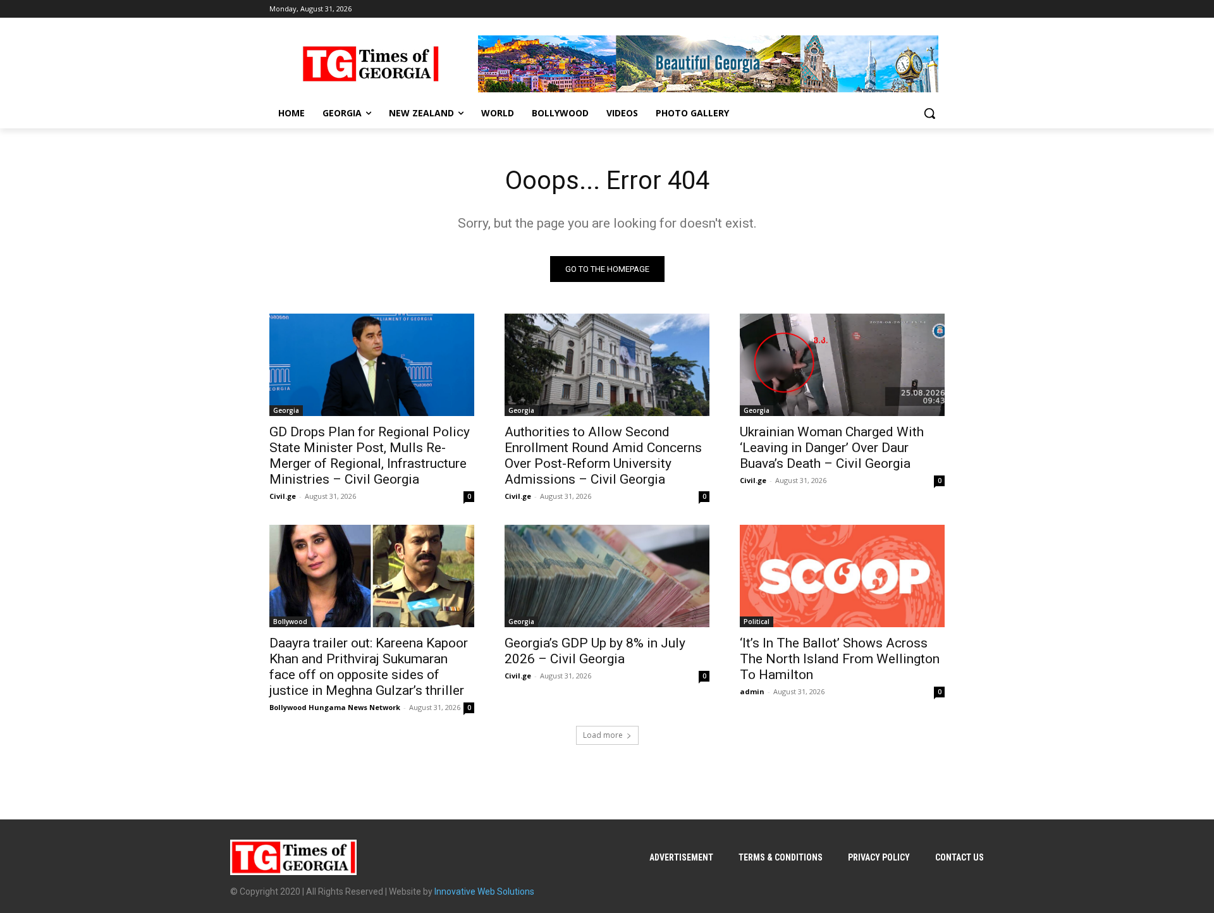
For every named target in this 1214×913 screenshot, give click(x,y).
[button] (929, 113)
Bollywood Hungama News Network (334, 707)
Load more (603, 735)
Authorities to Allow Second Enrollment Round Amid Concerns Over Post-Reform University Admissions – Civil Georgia (603, 455)
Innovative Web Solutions (484, 891)
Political (756, 621)
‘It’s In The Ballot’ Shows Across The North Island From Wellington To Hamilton (840, 658)
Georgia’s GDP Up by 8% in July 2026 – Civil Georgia (595, 650)
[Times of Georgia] (370, 63)
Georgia (286, 410)
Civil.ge (282, 496)
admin (752, 691)
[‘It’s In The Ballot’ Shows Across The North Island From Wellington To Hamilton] (842, 576)
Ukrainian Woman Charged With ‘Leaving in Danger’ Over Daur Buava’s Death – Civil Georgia (832, 447)
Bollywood (290, 621)
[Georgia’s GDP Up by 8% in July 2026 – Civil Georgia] (607, 576)
